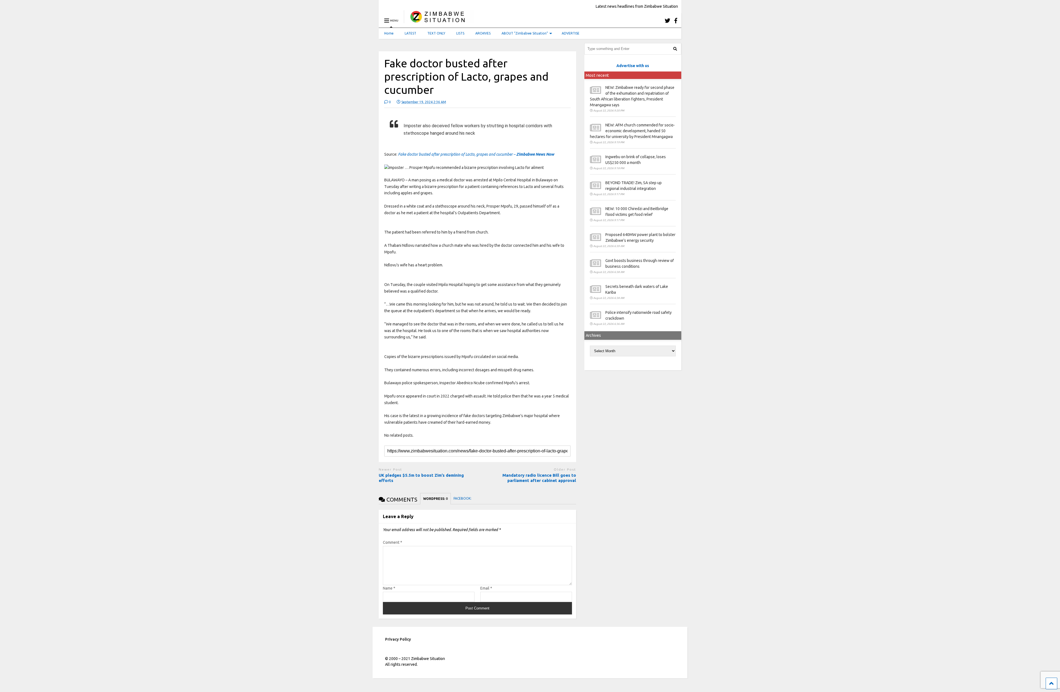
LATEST (410, 33)
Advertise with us (632, 65)
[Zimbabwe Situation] (439, 21)
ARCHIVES (483, 33)
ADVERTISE (570, 33)
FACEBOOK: (463, 498)
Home (389, 33)
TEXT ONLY (436, 33)
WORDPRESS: (435, 498)
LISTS (460, 33)
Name (389, 588)
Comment (392, 542)
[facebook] (675, 20)
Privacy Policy (398, 639)
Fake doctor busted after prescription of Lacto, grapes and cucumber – (476, 154)
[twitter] (667, 20)
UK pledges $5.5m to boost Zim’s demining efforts (421, 478)
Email (486, 588)
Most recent (597, 75)
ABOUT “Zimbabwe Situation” (525, 33)
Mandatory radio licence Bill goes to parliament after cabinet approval (539, 478)
